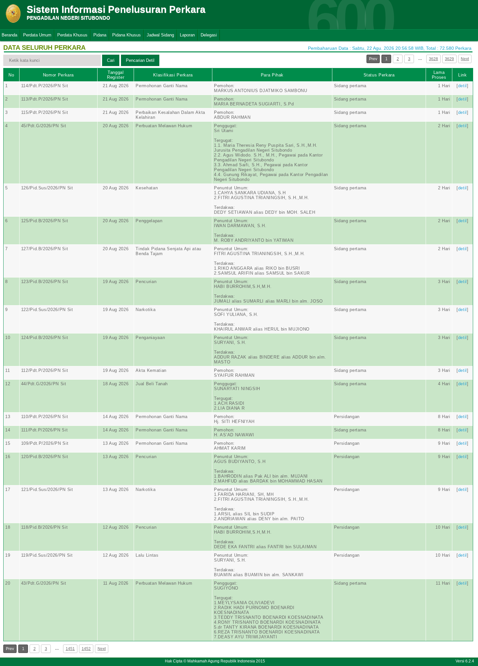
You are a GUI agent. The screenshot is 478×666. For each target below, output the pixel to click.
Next (465, 59)
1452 (86, 648)
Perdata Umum (37, 35)
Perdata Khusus (72, 35)
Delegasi (209, 35)
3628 (433, 59)
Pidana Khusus (126, 35)
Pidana (99, 35)
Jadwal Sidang (160, 35)
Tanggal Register (115, 75)
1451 (70, 648)
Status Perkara (379, 75)
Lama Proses (439, 75)
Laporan (187, 35)
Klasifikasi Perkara (173, 75)
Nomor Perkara (58, 75)
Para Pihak (272, 75)
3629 (449, 59)
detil (462, 85)
